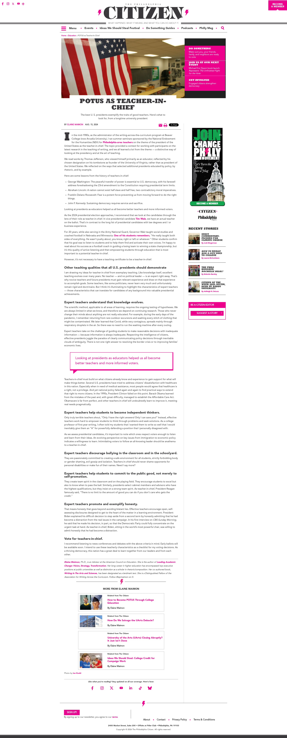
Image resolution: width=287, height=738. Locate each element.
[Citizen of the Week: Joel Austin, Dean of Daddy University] (194, 286)
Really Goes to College (211, 254)
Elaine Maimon (75, 125)
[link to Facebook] (2, 3)
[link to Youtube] (18, 3)
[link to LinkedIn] (131, 688)
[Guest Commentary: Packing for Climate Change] (194, 238)
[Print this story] (165, 125)
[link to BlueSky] (150, 688)
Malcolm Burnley (210, 274)
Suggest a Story (207, 313)
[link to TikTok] (140, 688)
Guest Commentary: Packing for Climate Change (212, 238)
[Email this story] (160, 125)
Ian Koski (77, 673)
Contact (161, 720)
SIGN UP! (72, 712)
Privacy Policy (179, 720)
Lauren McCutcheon (211, 258)
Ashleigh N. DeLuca (211, 291)
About (146, 720)
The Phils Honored (212, 270)
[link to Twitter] (13, 3)
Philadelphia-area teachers (118, 142)
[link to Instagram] (8, 3)
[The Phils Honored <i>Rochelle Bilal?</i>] (194, 270)
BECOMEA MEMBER (277, 5)
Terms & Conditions (204, 720)
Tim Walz (141, 219)
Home (63, 36)
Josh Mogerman (210, 243)
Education (72, 36)
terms (114, 717)
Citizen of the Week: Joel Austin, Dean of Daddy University (213, 286)
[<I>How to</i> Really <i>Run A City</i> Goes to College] (194, 254)
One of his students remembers (131, 236)
